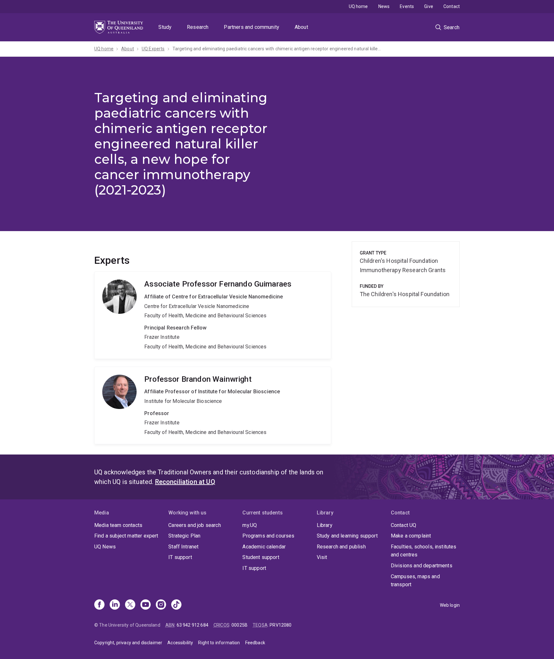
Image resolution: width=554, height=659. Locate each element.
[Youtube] (145, 605)
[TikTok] (176, 605)
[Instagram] (161, 605)
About (301, 27)
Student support (260, 557)
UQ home (358, 6)
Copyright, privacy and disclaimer (128, 642)
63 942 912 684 (192, 625)
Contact (451, 6)
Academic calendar (264, 547)
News (384, 6)
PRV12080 (280, 625)
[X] (130, 605)
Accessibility (180, 642)
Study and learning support (347, 536)
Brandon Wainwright (213, 405)
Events (407, 6)
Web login (450, 605)
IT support (180, 557)
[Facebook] (99, 605)
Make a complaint (411, 536)
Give (428, 6)
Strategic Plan (184, 536)
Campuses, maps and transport (415, 580)
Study (165, 27)
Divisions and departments (421, 566)
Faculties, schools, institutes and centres (424, 551)
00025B (239, 625)
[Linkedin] (115, 605)
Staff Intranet (183, 547)
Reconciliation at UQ (185, 482)
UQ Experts (153, 48)
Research (197, 27)
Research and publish (341, 547)
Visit (322, 557)
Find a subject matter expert (126, 536)
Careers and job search (194, 525)
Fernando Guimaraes (213, 315)
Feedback (255, 642)
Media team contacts (118, 525)
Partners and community (251, 27)
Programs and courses (268, 536)
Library (324, 525)
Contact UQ (403, 525)
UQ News (105, 547)
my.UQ (249, 525)
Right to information (219, 642)
